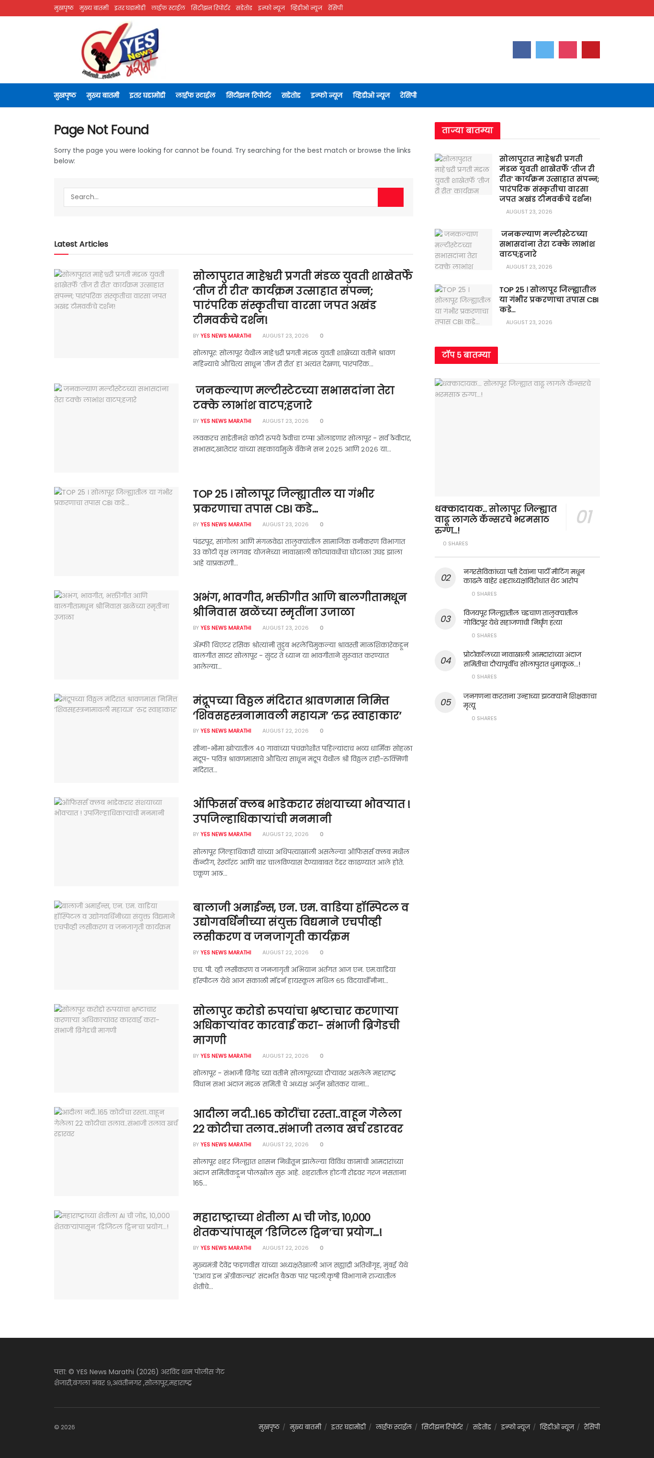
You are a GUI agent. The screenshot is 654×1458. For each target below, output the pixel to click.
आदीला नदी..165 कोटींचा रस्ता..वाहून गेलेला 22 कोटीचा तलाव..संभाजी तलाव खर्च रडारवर (298, 1121)
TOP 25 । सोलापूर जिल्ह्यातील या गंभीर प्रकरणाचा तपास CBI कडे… (283, 501)
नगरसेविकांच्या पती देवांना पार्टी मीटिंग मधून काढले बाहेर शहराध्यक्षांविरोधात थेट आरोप (524, 576)
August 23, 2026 (285, 335)
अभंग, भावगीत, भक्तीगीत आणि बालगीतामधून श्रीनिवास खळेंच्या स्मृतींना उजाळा (300, 605)
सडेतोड (244, 8)
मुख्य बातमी (94, 8)
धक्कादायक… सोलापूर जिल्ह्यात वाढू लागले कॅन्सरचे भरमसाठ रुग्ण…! (495, 519)
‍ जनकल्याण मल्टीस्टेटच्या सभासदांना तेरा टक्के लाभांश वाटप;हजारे (294, 398)
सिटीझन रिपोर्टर (210, 8)
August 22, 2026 (285, 731)
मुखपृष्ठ (64, 8)
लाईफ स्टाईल (168, 8)
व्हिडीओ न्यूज (306, 8)
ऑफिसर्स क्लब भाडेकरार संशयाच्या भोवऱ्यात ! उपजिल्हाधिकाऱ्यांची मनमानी (302, 811)
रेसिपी (335, 8)
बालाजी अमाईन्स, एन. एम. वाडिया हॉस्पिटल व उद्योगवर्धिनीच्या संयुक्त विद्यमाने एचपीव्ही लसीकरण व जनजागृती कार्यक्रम (301, 922)
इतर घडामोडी (130, 8)
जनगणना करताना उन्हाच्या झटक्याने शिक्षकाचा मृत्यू (529, 701)
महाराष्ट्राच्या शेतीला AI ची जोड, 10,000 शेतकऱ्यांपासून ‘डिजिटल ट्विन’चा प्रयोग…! (287, 1225)
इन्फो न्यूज (271, 8)
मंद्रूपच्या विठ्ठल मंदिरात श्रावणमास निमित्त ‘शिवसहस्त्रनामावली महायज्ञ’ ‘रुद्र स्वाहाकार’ (297, 708)
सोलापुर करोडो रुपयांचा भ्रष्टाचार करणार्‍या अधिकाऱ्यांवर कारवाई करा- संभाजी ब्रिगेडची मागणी (296, 1026)
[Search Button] (391, 197)
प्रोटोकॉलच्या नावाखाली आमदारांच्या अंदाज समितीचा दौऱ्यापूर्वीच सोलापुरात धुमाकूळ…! (522, 659)
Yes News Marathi (226, 335)
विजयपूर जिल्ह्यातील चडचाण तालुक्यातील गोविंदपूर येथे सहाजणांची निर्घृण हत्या (520, 617)
